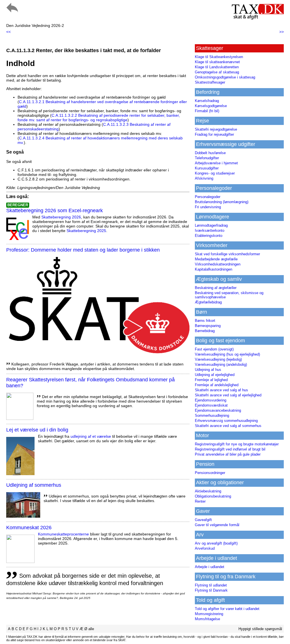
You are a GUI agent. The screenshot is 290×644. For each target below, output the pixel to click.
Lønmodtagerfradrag (211, 225)
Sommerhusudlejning (212, 415)
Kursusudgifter (207, 168)
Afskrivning (204, 178)
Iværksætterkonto (209, 230)
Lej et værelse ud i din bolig (37, 430)
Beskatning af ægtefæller (215, 288)
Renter (200, 501)
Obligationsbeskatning (213, 496)
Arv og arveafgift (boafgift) (216, 543)
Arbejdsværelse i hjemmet (216, 163)
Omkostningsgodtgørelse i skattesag (225, 77)
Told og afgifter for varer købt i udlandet (227, 609)
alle (91, 629)
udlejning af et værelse (91, 436)
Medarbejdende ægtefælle (216, 259)
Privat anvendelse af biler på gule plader (228, 454)
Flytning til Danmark (211, 590)
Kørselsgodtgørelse (211, 106)
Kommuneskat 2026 (29, 527)
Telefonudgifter (207, 158)
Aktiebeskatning (208, 491)
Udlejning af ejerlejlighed (214, 375)
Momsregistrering (209, 614)
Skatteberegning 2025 (86, 230)
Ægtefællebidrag (208, 302)
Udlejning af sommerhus (33, 485)
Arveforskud (205, 548)
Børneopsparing (208, 326)
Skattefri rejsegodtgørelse (216, 129)
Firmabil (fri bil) (207, 111)
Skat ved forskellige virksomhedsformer (227, 254)
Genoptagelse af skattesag (217, 72)
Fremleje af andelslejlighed (216, 385)
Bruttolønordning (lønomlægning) (221, 202)
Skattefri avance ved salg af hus (221, 390)
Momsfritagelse (207, 619)
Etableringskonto (208, 235)
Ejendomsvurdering (210, 400)
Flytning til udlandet (211, 585)
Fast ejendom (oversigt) (214, 349)
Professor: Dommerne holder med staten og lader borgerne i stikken (83, 250)
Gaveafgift (203, 520)
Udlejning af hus (208, 369)
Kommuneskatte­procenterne (63, 534)
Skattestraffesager (210, 82)
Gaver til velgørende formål (217, 525)
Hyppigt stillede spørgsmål (260, 629)
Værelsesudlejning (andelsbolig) (221, 364)
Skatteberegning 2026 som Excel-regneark (54, 210)
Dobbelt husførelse (210, 153)
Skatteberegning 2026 (61, 217)
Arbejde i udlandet (209, 567)
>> (281, 31)
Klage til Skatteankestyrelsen (219, 57)
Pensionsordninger (210, 473)
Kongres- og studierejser (215, 173)
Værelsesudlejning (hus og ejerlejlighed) (227, 354)
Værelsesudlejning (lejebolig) (218, 359)
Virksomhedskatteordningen (217, 264)
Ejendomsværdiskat (211, 405)
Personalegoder (207, 197)
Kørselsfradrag (207, 101)
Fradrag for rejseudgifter (214, 134)
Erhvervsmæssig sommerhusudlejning (226, 420)
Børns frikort (205, 320)
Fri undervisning (208, 207)
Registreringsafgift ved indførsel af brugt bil (230, 449)
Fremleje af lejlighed (211, 380)
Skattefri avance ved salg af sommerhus (228, 426)
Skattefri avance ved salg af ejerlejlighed (228, 395)
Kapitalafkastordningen (213, 269)
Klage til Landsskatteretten (217, 67)
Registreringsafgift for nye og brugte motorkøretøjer (237, 444)
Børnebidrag (205, 331)
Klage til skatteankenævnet (217, 62)
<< (8, 31)
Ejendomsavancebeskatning (218, 410)
